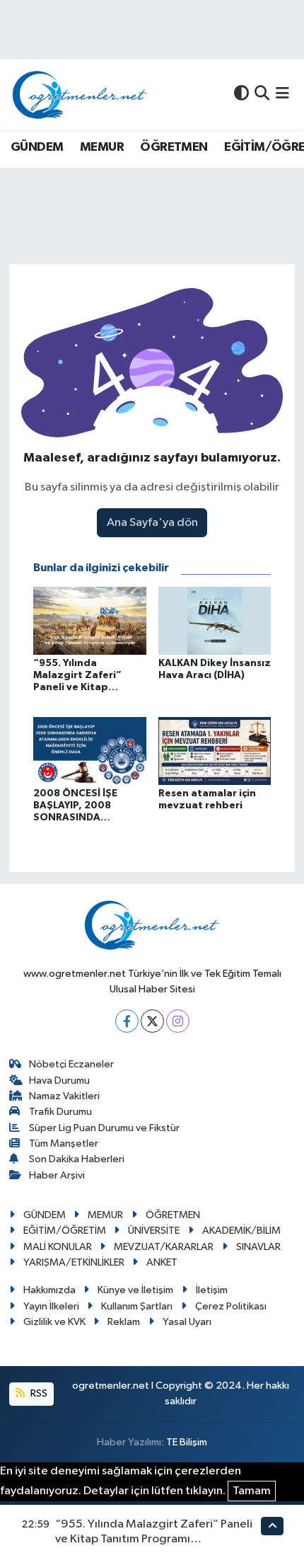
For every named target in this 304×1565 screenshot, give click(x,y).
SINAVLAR (258, 1247)
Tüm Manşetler (63, 1143)
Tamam (252, 1491)
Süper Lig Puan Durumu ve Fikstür (104, 1128)
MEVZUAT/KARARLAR (164, 1247)
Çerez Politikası (231, 1306)
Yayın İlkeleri (51, 1306)
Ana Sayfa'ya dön (152, 523)
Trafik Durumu (60, 1111)
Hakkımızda (49, 1290)
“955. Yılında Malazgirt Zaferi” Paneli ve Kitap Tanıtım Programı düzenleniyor (153, 1539)
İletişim (212, 1290)
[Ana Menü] (282, 94)
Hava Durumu (59, 1080)
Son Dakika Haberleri (76, 1159)
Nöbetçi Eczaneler (71, 1064)
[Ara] (262, 94)
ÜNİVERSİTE (154, 1230)
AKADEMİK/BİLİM (241, 1230)
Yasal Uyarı (187, 1322)
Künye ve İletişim (135, 1290)
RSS (37, 1393)
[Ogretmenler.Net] (80, 94)
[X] (152, 1021)
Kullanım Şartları (137, 1306)
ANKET (161, 1262)
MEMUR (102, 147)
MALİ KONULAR (57, 1247)
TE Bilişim (186, 1442)
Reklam (123, 1322)
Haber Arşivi (57, 1175)
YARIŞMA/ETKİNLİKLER (73, 1262)
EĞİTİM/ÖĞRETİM (64, 1230)
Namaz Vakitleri (64, 1096)
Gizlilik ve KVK (54, 1322)
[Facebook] (127, 1021)
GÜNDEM (37, 147)
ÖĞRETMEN (173, 147)
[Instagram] (177, 1021)
